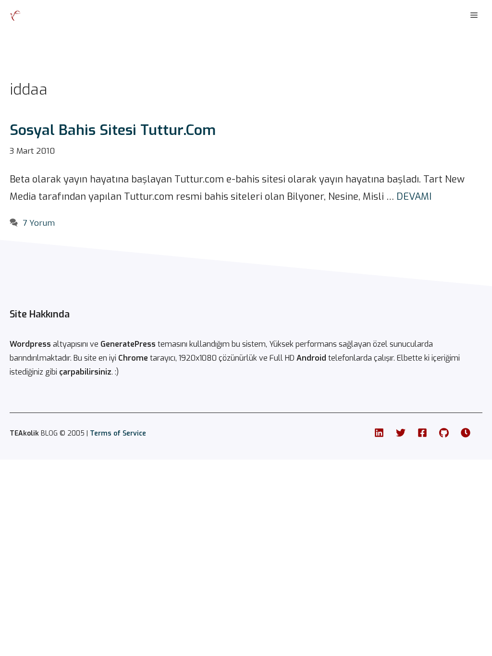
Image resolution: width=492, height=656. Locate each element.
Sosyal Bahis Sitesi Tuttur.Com (113, 130)
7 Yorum (39, 223)
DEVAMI (413, 196)
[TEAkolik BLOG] (15, 15)
